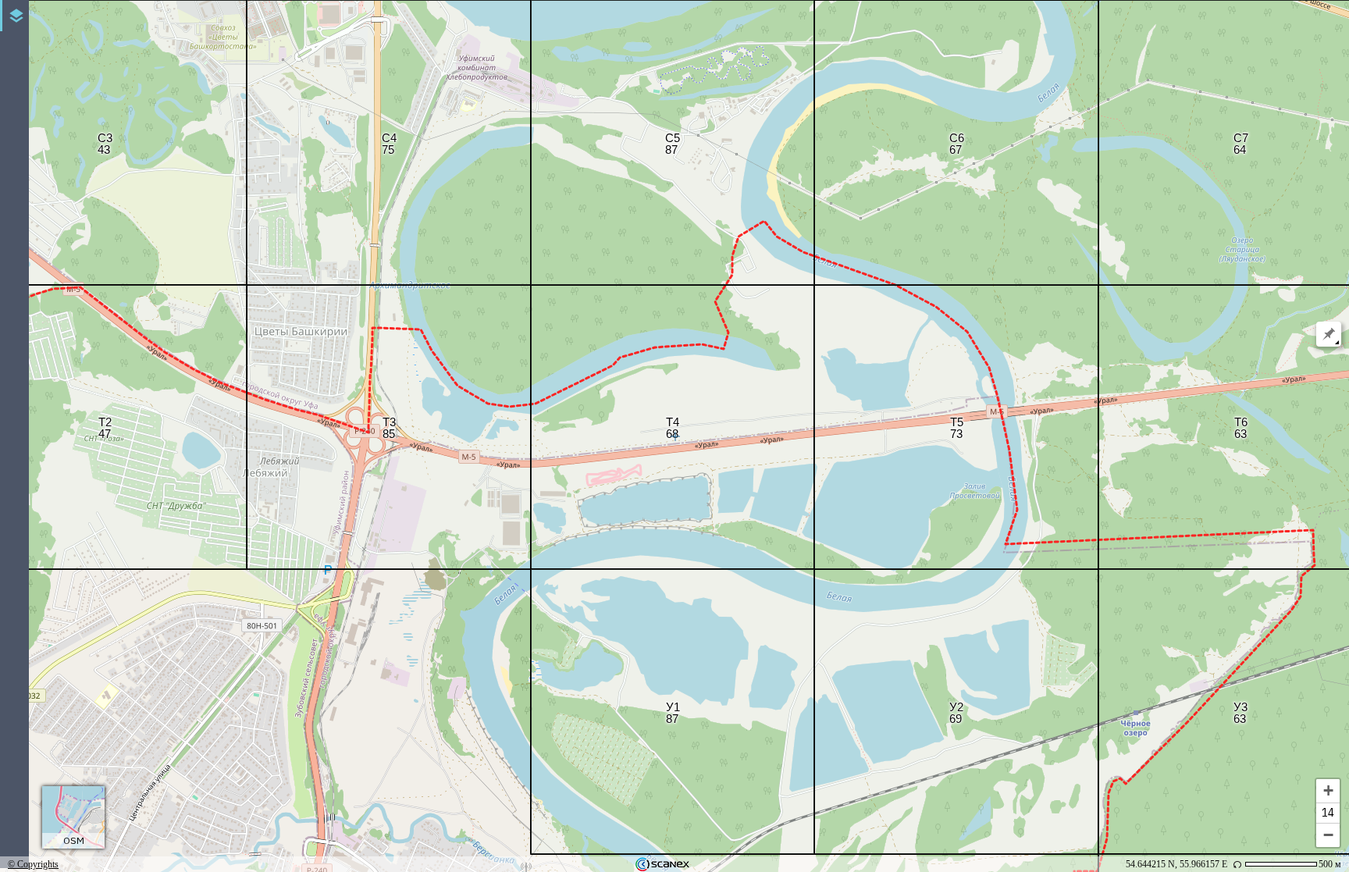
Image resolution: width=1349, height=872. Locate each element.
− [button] (1328, 835)
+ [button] (1328, 790)
